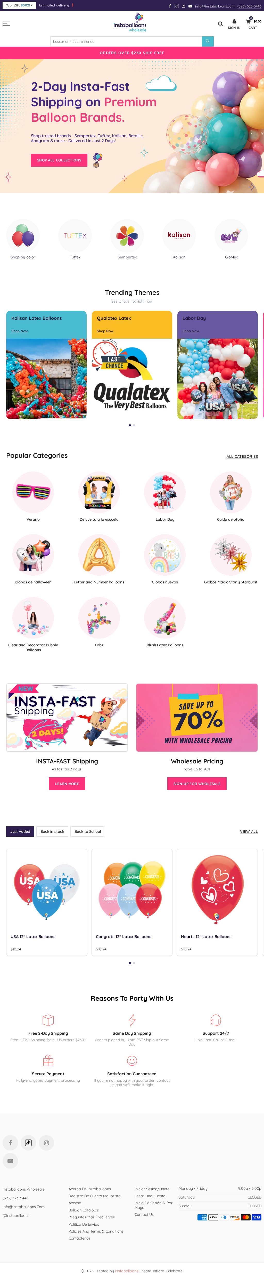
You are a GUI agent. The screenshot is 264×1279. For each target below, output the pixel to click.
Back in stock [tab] (52, 831)
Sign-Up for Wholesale (197, 783)
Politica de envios (84, 1224)
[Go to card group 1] (130, 425)
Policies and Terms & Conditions (96, 1231)
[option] (132, 53)
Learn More (67, 783)
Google (177, 6)
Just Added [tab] (20, 831)
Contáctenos (79, 1238)
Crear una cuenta (150, 1195)
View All (249, 831)
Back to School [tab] (88, 831)
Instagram (46, 1143)
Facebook (10, 1143)
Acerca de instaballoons (90, 1188)
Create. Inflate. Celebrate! (149, 1270)
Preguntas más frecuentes (92, 1217)
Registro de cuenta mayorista (95, 1195)
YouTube (10, 1161)
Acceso (75, 1202)
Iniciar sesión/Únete (152, 1188)
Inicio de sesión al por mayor (154, 1205)
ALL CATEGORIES (242, 456)
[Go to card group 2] (134, 425)
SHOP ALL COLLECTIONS (59, 160)
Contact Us (144, 1214)
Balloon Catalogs (83, 1210)
